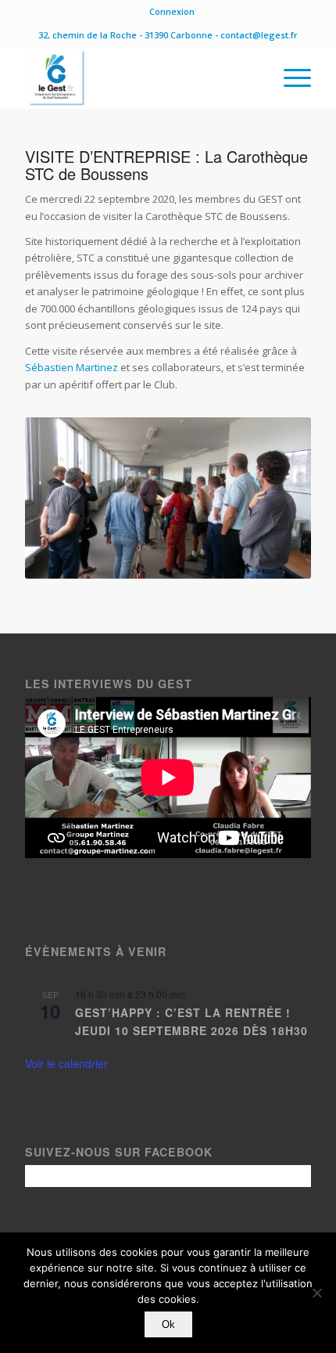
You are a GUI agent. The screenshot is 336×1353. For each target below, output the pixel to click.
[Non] (316, 1293)
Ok (168, 1324)
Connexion (172, 11)
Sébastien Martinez (71, 367)
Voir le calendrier (66, 1063)
